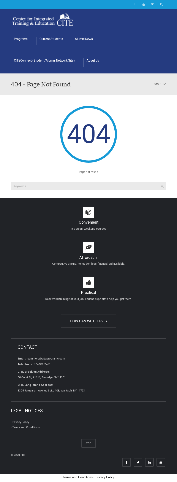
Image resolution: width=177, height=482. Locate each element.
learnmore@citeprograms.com (46, 358)
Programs (21, 39)
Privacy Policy (21, 422)
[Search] (162, 186)
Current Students (51, 39)
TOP (88, 443)
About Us (93, 60)
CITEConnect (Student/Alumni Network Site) (44, 60)
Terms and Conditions (26, 427)
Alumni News (84, 39)
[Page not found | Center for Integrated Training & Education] (42, 19)
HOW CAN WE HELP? (87, 321)
